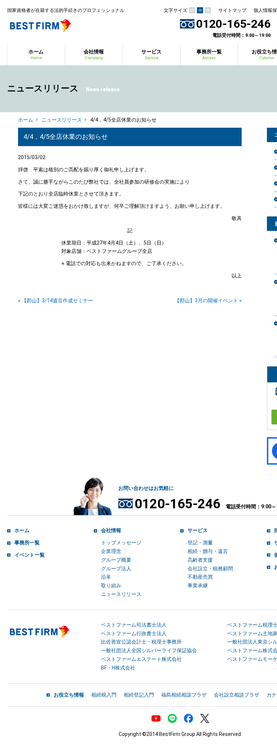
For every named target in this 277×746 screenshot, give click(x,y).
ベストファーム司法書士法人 (134, 625)
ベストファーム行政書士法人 (134, 633)
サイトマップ (232, 10)
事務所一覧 (209, 54)
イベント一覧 (29, 555)
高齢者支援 (200, 560)
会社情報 (94, 54)
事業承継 (198, 585)
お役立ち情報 (69, 695)
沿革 (106, 577)
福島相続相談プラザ (184, 695)
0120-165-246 (233, 24)
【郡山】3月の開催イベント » (208, 300)
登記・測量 (200, 542)
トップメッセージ (121, 542)
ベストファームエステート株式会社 (141, 659)
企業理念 (111, 551)
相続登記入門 (139, 695)
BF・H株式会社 (118, 668)
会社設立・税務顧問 (210, 568)
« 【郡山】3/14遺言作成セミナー (55, 300)
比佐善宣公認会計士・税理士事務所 (141, 642)
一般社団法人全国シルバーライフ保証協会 (149, 650)
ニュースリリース (61, 120)
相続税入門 (103, 695)
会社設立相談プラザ (236, 695)
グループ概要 (116, 560)
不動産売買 (200, 577)
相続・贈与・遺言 (208, 551)
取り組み (111, 585)
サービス (151, 54)
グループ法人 (116, 568)
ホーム (36, 54)
